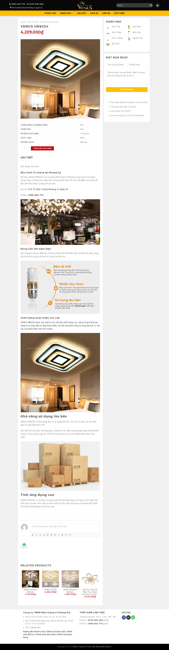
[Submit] (151, 5)
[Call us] (133, 617)
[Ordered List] (47, 534)
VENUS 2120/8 (50, 589)
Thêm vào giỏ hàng (42, 148)
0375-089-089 (36, 4)
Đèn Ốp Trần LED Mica (49, 22)
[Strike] (44, 534)
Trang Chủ (50, 13)
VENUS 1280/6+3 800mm (70, 590)
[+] (69, 535)
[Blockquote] (55, 534)
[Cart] (157, 5)
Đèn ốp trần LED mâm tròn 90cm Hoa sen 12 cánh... (90, 591)
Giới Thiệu (119, 13)
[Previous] (22, 585)
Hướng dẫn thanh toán (34, 631)
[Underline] (40, 534)
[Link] (62, 534)
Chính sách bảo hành (46, 634)
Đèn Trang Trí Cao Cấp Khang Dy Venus (92, 646)
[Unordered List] (51, 534)
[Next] (99, 585)
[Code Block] (58, 534)
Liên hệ (106, 13)
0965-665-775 (18, 4)
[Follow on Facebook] (124, 617)
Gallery (81, 13)
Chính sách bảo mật (55, 631)
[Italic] (36, 534)
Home (23, 22)
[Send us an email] (128, 617)
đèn (83, 180)
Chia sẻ (94, 13)
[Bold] (33, 534)
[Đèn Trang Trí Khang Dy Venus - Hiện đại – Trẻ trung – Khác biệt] (84, 5)
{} (66, 535)
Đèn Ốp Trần (33, 22)
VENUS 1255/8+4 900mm (30, 590)
